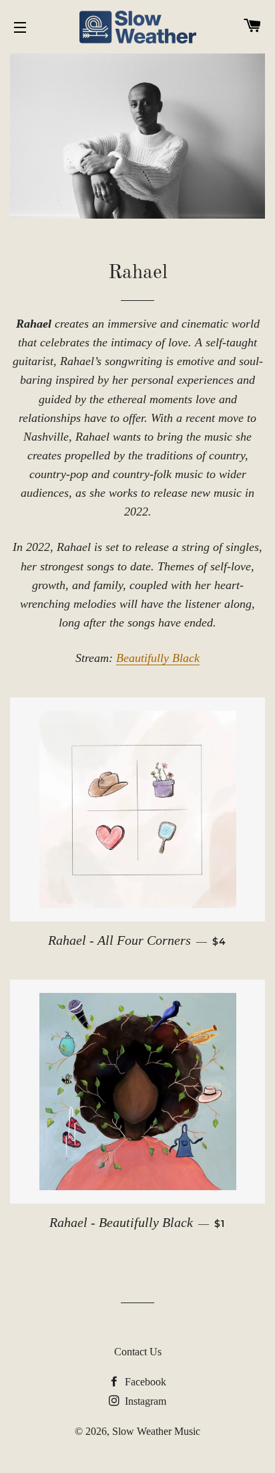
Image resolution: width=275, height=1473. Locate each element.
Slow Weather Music (156, 1431)
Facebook (144, 1381)
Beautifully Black (158, 658)
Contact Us (138, 1351)
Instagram (144, 1401)
